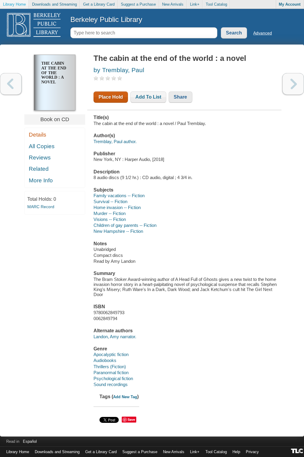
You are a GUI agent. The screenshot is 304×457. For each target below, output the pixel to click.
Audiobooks (105, 360)
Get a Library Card (99, 4)
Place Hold (111, 96)
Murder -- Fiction (110, 213)
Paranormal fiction (111, 372)
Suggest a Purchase (138, 4)
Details (37, 135)
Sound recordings (111, 384)
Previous (11, 84)
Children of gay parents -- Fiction (125, 225)
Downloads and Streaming (54, 4)
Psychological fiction (113, 378)
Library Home (14, 4)
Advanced (262, 33)
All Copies (42, 146)
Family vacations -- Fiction (119, 195)
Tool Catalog (216, 4)
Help (236, 452)
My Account (289, 4)
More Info (41, 180)
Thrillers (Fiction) (110, 366)
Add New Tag (125, 397)
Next (293, 84)
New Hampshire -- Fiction (118, 231)
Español (30, 441)
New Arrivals (172, 4)
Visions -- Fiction (110, 219)
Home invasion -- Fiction (117, 207)
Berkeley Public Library (106, 19)
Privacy (252, 452)
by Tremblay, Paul (119, 70)
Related (39, 169)
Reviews (40, 157)
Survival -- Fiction (110, 201)
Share (180, 96)
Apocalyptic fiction (111, 354)
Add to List (148, 96)
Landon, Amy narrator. (115, 336)
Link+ (195, 4)
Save (131, 419)
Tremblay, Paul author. (115, 141)
